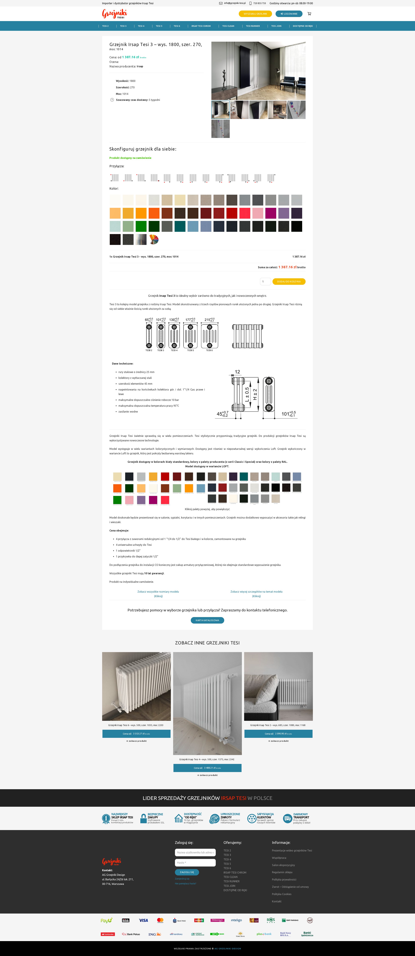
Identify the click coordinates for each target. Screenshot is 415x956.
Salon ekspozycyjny (283, 865)
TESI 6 (227, 868)
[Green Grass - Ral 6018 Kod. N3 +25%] (141, 227)
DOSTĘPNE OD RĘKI (235, 890)
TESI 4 (227, 859)
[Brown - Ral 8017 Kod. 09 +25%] (193, 213)
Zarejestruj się (182, 878)
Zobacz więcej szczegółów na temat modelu (257, 591)
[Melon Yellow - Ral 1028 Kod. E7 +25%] (141, 213)
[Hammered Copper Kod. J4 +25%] (180, 213)
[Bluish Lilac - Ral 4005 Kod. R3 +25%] (284, 213)
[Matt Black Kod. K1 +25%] (271, 227)
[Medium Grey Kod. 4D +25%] (258, 200)
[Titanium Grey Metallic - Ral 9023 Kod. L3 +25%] (245, 200)
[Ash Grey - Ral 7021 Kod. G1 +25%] (245, 227)
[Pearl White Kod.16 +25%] (154, 200)
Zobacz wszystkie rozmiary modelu (158, 591)
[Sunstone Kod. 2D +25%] (219, 200)
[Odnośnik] (114, 14)
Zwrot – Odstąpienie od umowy (290, 886)
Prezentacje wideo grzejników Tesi (292, 850)
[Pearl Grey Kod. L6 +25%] (271, 200)
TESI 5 (227, 863)
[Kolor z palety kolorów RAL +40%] (154, 240)
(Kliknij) (158, 596)
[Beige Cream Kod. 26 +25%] (115, 213)
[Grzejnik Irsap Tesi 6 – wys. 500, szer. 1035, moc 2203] (136, 654)
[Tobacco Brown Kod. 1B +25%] (232, 200)
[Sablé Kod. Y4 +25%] (193, 200)
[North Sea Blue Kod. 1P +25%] (180, 227)
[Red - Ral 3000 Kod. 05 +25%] (232, 213)
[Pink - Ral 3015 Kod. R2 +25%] (258, 213)
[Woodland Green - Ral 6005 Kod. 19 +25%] (154, 227)
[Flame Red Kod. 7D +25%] (219, 213)
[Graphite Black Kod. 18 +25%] (284, 227)
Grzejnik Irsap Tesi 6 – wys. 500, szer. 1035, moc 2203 (136, 725)
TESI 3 (227, 854)
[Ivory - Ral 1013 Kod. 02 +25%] (180, 200)
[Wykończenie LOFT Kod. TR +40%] (141, 240)
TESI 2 (227, 850)
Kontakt (276, 901)
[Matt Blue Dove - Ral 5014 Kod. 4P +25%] (206, 227)
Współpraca (279, 857)
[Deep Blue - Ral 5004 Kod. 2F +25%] (232, 227)
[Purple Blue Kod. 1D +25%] (296, 213)
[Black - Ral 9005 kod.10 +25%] (258, 227)
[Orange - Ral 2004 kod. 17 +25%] (154, 213)
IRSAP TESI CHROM (235, 872)
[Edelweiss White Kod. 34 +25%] (128, 200)
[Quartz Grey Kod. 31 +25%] (115, 240)
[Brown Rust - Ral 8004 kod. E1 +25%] (167, 213)
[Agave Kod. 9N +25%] (167, 227)
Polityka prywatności (284, 879)
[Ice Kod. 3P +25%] (115, 227)
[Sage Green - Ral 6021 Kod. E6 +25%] (128, 227)
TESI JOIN (229, 885)
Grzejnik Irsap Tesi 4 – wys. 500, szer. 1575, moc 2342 (207, 759)
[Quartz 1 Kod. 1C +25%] (167, 200)
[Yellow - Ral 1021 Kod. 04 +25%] (128, 213)
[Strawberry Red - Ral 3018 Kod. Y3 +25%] (245, 213)
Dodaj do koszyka (289, 281)
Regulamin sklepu (282, 872)
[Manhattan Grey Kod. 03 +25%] (296, 200)
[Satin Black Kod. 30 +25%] (296, 227)
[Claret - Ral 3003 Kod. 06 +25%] (206, 213)
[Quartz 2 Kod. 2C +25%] (206, 200)
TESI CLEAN (230, 876)
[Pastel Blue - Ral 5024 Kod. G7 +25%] (193, 227)
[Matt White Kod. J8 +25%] (141, 200)
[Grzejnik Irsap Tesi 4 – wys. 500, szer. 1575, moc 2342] (207, 654)
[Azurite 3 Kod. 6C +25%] (219, 227)
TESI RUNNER (232, 881)
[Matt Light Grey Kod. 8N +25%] (284, 200)
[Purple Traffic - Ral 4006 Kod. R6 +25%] (271, 213)
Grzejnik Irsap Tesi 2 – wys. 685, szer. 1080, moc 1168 (278, 725)
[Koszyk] (309, 13)
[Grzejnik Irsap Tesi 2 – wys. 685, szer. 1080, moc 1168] (278, 654)
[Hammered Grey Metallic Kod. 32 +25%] (128, 240)
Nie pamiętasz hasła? (185, 883)
